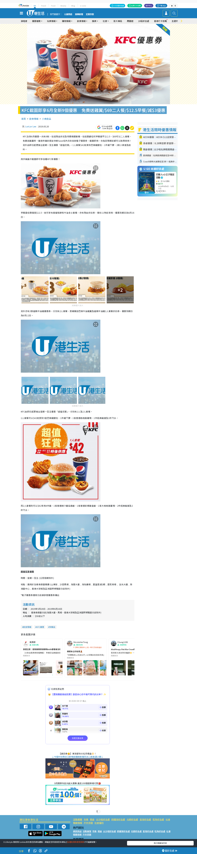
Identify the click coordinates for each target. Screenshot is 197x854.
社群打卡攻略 (136, 5)
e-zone (83, 5)
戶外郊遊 (88, 822)
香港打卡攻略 (160, 21)
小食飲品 (46, 118)
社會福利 (99, 822)
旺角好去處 (158, 819)
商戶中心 (149, 5)
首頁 (23, 118)
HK (35, 5)
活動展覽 (77, 819)
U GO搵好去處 (119, 5)
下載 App (162, 5)
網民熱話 (77, 831)
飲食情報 (33, 118)
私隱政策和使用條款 (75, 842)
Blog (73, 5)
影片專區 (118, 21)
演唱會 (24, 21)
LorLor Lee (30, 126)
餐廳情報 (77, 822)
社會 (168, 819)
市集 (86, 819)
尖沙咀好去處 (103, 819)
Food (53, 5)
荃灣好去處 (145, 819)
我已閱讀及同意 (160, 843)
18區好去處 (143, 21)
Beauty (63, 5)
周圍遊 (130, 21)
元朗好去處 (132, 819)
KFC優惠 (40, 627)
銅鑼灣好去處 (118, 819)
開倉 (92, 819)
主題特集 (176, 21)
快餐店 (52, 627)
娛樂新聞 (79, 14)
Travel (43, 5)
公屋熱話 (68, 14)
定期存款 (90, 14)
